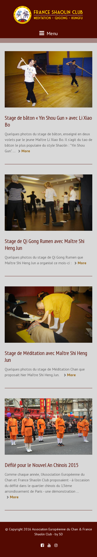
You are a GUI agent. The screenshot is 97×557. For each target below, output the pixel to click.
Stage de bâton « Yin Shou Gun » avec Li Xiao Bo (48, 121)
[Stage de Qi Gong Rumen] (48, 202)
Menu (51, 33)
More (25, 151)
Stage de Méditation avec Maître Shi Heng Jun (46, 356)
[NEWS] (48, 79)
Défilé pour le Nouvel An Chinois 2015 (42, 465)
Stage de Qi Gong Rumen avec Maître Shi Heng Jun (44, 244)
